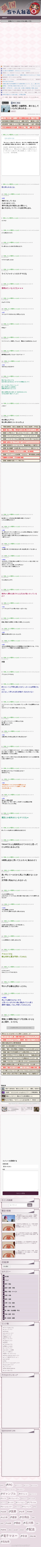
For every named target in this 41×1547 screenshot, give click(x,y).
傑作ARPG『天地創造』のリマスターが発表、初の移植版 (18, 451)
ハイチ (11, 1502)
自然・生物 (8, 1295)
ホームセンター (7, 1506)
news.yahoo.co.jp (9, 138)
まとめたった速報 (9, 1350)
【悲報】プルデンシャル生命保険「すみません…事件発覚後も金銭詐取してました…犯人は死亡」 (21, 454)
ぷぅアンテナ (7, 1366)
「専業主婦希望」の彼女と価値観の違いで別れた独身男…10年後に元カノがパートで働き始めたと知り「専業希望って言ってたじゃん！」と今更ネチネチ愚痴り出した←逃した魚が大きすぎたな (21, 66)
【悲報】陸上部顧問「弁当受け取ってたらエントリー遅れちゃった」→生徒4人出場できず (21, 448)
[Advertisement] (20, 43)
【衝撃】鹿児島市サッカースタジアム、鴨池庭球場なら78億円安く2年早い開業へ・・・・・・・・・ (21, 445)
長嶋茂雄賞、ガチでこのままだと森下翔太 (12, 77)
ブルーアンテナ (8, 1329)
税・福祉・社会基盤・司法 (12, 1310)
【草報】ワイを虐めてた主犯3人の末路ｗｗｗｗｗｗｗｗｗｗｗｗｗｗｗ (18, 68)
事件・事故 (16, 103)
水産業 (9, 1523)
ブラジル (32, 1502)
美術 (10, 1530)
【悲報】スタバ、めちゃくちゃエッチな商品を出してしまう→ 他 (20, 1058)
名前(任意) (5, 1164)
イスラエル (35, 1485)
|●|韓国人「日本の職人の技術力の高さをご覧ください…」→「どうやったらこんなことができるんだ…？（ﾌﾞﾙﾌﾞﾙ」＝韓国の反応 (21, 85)
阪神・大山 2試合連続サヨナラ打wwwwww (14, 1046)
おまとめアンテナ (9, 1364)
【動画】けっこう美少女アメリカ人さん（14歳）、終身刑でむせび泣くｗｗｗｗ (20, 72)
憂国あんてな (7, 1337)
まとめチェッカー (9, 1333)
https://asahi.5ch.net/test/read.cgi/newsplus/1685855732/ (24, 1103)
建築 (14, 1517)
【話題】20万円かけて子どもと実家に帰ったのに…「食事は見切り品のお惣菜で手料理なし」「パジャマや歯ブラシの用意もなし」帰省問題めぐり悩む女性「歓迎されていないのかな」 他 (21, 1055)
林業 (2, 1523)
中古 (35, 1506)
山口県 (5, 1517)
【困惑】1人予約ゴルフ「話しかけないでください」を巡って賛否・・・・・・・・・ (21, 433)
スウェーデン (14, 1498)
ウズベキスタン (11, 1489)
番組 (18, 1523)
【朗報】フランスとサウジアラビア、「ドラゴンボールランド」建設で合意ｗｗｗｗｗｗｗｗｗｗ (21, 436)
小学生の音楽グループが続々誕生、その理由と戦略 (14, 94)
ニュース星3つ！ (8, 1351)
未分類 (7, 1276)
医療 (13, 1511)
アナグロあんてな (9, 1327)
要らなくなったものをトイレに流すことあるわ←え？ (16, 1033)
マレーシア (27, 1506)
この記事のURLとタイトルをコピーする (20, 1027)
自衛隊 (16, 1530)
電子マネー (10, 1535)
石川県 (29, 1522)
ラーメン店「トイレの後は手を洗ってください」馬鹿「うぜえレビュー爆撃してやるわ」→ (21, 92)
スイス (4, 1498)
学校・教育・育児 (10, 1314)
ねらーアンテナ (8, 1338)
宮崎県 (30, 1512)
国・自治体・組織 (10, 1318)
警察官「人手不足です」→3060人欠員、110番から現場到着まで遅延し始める (20, 88)
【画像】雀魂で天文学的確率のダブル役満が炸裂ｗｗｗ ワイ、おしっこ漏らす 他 (20, 83)
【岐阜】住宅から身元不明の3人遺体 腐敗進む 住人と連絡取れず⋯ (21, 1073)
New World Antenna (9, 1368)
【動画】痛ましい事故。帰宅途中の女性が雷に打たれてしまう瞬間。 (21, 430)
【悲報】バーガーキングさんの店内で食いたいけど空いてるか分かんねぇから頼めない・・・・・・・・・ (21, 439)
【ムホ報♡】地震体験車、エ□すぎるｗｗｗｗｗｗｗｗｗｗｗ (16, 70)
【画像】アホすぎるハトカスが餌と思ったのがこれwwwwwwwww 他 (21, 1061)
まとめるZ (7, 1359)
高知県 (6, 1541)
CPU (2, 1485)
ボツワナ (18, 1506)
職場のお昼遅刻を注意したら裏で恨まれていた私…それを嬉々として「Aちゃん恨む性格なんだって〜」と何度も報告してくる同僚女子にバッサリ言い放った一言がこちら (21, 1064)
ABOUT (4, 17)
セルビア (24, 1498)
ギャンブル (9, 1493)
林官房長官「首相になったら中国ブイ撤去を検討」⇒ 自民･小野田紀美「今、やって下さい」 (21, 124)
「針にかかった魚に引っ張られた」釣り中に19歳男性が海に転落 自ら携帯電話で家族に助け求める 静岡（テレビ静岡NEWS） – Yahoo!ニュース (20, 143)
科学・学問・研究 (10, 1306)
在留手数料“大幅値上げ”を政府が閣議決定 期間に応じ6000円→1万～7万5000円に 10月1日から (21, 90)
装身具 (22, 1530)
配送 (32, 1529)
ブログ (7, 1280)
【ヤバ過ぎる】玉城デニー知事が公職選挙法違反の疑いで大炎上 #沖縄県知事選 (21, 118)
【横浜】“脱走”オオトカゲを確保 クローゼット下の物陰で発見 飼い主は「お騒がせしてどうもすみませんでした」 (21, 1067)
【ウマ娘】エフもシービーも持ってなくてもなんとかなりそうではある (21, 1070)
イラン (3, 1489)
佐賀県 (4, 1512)
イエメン (26, 1485)
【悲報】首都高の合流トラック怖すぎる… (13, 460)
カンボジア (21, 1489)
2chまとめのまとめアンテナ (11, 1355)
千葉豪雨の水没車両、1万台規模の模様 (12, 457)
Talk (5, 1361)
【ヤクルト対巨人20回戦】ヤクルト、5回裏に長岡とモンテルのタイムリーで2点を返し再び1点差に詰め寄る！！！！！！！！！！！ (21, 75)
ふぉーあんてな (8, 1370)
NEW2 (6, 1342)
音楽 (24, 1536)
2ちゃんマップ (8, 1335)
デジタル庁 (32, 1498)
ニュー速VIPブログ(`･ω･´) (11, 1357)
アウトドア (19, 1485)
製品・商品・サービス (11, 1291)
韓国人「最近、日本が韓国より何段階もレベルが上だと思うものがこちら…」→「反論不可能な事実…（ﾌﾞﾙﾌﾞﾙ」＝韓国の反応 (21, 1049)
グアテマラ (33, 1494)
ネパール (3, 1502)
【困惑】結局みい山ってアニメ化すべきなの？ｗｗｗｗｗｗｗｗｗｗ (21, 442)
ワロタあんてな (8, 1344)
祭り (38, 1523)
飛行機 (33, 1536)
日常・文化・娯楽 (10, 1303)
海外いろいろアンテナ (10, 1353)
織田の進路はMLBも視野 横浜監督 (11, 1043)
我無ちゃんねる (8, 1346)
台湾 (22, 1512)
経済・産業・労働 (10, 1288)
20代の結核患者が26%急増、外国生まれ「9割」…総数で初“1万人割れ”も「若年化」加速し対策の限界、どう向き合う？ (21, 127)
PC (10, 1484)
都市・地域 (8, 1299)
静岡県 (14, 111)
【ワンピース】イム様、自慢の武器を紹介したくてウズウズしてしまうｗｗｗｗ (21, 1036)
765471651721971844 (7, 81)
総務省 (4, 1530)
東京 (34, 1517)
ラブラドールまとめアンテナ (12, 1363)
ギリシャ (23, 1494)
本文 (4, 1169)
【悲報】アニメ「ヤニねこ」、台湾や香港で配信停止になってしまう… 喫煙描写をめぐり (21, 79)
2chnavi (6, 1331)
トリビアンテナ (8, 1348)
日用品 (25, 1517)
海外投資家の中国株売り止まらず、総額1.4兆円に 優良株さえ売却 (20, 121)
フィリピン (21, 1502)
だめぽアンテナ (8, 1340)
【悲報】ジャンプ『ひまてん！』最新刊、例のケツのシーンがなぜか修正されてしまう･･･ (21, 1040)
